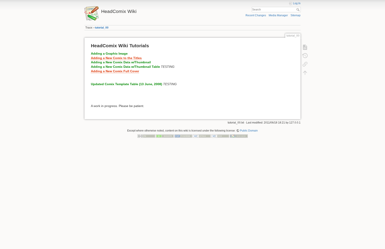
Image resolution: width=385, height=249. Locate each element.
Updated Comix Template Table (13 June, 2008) (126, 84)
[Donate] (165, 136)
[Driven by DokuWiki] (239, 136)
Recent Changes (256, 15)
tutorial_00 (102, 27)
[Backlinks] (305, 64)
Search (298, 9)
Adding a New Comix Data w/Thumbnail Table (125, 66)
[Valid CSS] (220, 136)
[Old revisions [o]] (305, 55)
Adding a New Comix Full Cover (115, 71)
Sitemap (296, 15)
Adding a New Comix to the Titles (116, 58)
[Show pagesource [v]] (305, 47)
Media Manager (278, 15)
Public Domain (249, 130)
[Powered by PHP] (183, 136)
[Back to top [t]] (305, 72)
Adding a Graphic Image (109, 53)
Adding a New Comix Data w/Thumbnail (121, 62)
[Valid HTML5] (202, 136)
